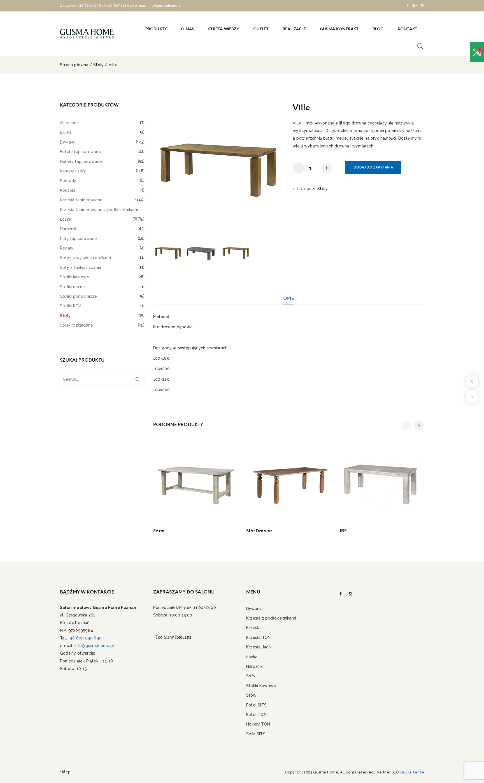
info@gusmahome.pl (94, 645)
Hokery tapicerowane (81, 161)
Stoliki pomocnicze (78, 296)
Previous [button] (158, 168)
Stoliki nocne (72, 287)
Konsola (67, 190)
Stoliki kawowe (74, 277)
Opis (288, 298)
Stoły (98, 65)
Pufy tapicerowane (78, 238)
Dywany (67, 142)
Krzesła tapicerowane (81, 200)
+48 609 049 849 (92, 6)
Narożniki (68, 229)
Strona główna (74, 65)
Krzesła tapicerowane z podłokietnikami (99, 209)
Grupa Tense (412, 772)
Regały (66, 248)
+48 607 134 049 (120, 6)
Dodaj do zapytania (373, 167)
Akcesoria (69, 123)
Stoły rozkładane (76, 325)
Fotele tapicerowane (80, 151)
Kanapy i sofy (73, 171)
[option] (219, 168)
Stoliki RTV (70, 306)
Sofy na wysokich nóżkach (85, 257)
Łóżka (65, 219)
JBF (343, 530)
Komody (68, 180)
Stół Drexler (259, 530)
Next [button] (278, 168)
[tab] (288, 298)
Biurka (65, 132)
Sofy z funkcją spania (80, 267)
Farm (159, 530)
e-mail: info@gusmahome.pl (158, 6)
